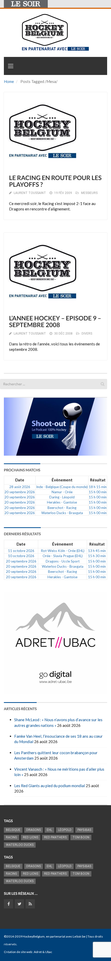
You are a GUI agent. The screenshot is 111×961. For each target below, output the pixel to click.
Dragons (33, 830)
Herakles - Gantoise (62, 502)
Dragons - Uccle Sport (63, 561)
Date (19, 480)
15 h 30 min (97, 556)
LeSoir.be (79, 936)
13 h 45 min (97, 551)
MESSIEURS (89, 193)
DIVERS (87, 333)
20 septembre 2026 (19, 492)
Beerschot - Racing (61, 508)
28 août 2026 (19, 487)
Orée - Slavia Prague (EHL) (63, 556)
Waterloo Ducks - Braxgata (62, 513)
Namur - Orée (62, 492)
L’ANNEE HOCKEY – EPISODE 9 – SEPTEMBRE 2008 (55, 321)
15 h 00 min (98, 492)
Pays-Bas (84, 830)
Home (9, 81)
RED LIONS (30, 837)
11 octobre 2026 (21, 551)
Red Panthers (55, 837)
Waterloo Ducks (20, 845)
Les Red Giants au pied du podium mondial (49, 785)
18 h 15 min (98, 487)
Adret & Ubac (43, 952)
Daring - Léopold (62, 497)
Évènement (62, 480)
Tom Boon (81, 837)
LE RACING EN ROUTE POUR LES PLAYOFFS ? (55, 181)
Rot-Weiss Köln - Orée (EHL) (62, 551)
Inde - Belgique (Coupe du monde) (62, 487)
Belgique (13, 830)
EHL (49, 830)
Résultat (98, 480)
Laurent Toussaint (30, 193)
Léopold (65, 830)
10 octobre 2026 (21, 556)
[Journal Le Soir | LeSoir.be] (26, 4)
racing (11, 837)
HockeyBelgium (33, 936)
